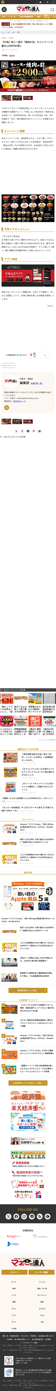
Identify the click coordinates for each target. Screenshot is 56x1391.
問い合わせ (25, 1336)
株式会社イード (19, 401)
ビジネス (42, 1308)
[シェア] (22, 431)
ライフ (14, 1315)
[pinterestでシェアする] (34, 431)
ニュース (12, 17)
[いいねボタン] (34, 355)
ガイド (14, 1322)
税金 (42, 1302)
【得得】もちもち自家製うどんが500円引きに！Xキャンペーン (27, 799)
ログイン (14, 1272)
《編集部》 (50, 306)
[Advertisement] (28, 561)
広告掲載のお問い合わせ (46, 1336)
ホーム (14, 1282)
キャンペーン (9, 365)
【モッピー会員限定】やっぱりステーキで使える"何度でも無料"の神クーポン (27, 809)
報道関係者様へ (15, 1336)
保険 (13, 1302)
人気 (3, 17)
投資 (38, 17)
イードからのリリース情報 (28, 1343)
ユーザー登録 (41, 1272)
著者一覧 (5, 1336)
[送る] (28, 431)
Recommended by (44, 740)
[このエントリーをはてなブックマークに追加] (39, 431)
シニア (14, 1295)
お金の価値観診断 (26, 17)
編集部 (24, 382)
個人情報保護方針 (37, 1339)
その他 (14, 1328)
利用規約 (10, 1339)
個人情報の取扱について (22, 1339)
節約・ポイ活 (46, 17)
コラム (42, 1315)
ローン (14, 1308)
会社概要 (48, 1339)
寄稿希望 (33, 1336)
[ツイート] (16, 431)
